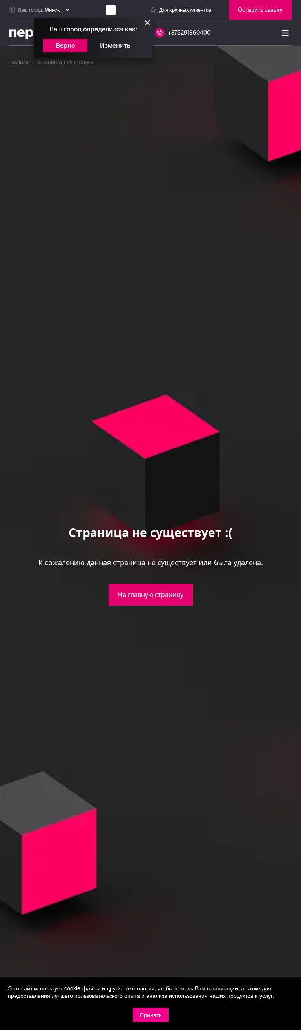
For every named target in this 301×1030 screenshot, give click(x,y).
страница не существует (66, 62)
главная (19, 62)
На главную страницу (150, 594)
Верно (65, 45)
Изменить (115, 45)
